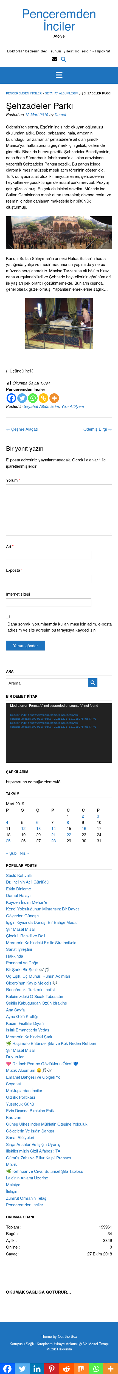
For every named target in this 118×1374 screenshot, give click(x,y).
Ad (10, 546)
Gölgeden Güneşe (22, 915)
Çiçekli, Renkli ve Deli (25, 935)
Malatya (13, 1184)
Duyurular (15, 1056)
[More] (54, 398)
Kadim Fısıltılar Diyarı (25, 1023)
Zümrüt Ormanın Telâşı (26, 1198)
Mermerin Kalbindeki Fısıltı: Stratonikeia (41, 942)
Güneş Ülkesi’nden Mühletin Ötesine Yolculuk (47, 1124)
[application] (59, 733)
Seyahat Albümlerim (41, 406)
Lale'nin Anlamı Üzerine (27, 1177)
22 (69, 834)
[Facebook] (11, 398)
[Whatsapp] (33, 398)
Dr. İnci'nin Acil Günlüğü (27, 882)
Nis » (24, 853)
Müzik (11, 1164)
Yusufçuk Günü (20, 1104)
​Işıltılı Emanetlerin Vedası (28, 1030)
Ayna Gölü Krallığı (22, 1016)
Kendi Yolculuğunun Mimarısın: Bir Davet (42, 909)
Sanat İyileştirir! (19, 949)
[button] (59, 75)
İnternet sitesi (18, 594)
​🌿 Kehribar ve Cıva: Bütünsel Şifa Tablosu (44, 1171)
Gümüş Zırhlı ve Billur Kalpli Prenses (38, 1157)
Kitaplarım (45, 1343)
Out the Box (67, 1336)
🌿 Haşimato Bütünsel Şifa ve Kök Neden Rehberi (51, 1043)
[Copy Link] (43, 398)
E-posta (14, 570)
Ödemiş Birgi (97, 429)
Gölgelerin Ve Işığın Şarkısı (30, 1131)
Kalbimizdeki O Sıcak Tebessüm (35, 996)
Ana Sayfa (15, 1010)
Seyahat (13, 1083)
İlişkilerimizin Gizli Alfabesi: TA (33, 1151)
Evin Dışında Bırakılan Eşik (30, 1110)
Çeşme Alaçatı (22, 429)
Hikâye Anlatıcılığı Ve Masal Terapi (81, 1343)
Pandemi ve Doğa (22, 962)
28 (53, 840)
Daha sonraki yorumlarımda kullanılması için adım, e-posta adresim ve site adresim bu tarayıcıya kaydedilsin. (59, 627)
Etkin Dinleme (18, 888)
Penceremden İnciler (59, 19)
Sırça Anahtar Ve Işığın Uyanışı (33, 1144)
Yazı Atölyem (72, 406)
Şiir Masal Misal (20, 929)
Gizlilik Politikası (20, 1097)
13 (38, 828)
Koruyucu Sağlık (23, 1343)
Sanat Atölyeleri (20, 1137)
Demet (60, 114)
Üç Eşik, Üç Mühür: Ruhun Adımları (38, 976)
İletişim (12, 1191)
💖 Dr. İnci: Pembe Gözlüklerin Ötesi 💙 (42, 1063)
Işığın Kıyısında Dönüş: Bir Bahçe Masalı (42, 922)
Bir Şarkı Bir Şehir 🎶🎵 (27, 969)
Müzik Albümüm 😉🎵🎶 (29, 1070)
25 (8, 840)
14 (53, 828)
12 (23, 828)
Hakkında (14, 956)
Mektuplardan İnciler (24, 1090)
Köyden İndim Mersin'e (26, 902)
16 (84, 828)
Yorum (13, 480)
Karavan (13, 1117)
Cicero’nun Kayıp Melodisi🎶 (32, 983)
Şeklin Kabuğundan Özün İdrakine (36, 1003)
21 (53, 834)
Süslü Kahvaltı (19, 875)
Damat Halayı (18, 895)
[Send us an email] (54, 59)
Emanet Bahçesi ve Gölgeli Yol (33, 1077)
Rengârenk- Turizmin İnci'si (30, 989)
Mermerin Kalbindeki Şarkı (29, 1036)
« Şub (11, 853)
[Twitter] (22, 398)
